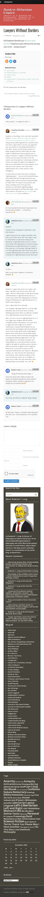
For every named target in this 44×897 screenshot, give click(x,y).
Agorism (11, 635)
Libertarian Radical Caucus (18, 727)
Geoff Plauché (13, 683)
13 (31, 854)
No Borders (22, 87)
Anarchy (9, 781)
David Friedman (14, 672)
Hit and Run (12, 690)
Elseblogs (31, 792)
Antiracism (10, 783)
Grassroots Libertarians (17, 686)
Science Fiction (14, 821)
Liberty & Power (14, 730)
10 (16, 854)
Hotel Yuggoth (13, 693)
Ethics (7, 794)
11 (21, 854)
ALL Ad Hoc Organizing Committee (21, 642)
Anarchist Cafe (13, 646)
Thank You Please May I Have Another (21, 825)
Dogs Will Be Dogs (34, 96)
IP (29, 193)
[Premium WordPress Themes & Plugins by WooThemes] (29, 892)
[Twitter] (11, 61)
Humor (26, 797)
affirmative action (11, 193)
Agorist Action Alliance (16, 637)
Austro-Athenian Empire (18, 11)
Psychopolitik (13, 751)
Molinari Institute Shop (17, 737)
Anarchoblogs (13, 649)
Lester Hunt (12, 716)
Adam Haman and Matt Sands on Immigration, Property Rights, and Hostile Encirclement (22, 607)
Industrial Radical (14, 697)
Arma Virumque (23, 784)
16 (11, 857)
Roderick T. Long (14, 571)
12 (26, 854)
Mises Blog (12, 732)
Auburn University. (24, 539)
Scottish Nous (13, 755)
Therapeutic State (27, 827)
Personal (33, 813)
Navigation (8, 2)
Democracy (19, 792)
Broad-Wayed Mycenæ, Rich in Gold (20, 613)
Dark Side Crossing (30, 571)
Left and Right (13, 808)
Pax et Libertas (14, 746)
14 (36, 854)
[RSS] (7, 61)
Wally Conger (13, 765)
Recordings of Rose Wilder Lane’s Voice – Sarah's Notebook (22, 575)
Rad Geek (11, 753)
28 (36, 860)
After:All (11, 632)
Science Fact (34, 819)
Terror (7, 824)
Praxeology (19, 816)
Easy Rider (22, 609)
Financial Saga (28, 795)
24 (16, 860)
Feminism (17, 794)
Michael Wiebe (16, 115)
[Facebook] (15, 61)
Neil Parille (12, 741)
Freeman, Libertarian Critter (19, 679)
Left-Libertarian (11, 87)
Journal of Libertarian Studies (19, 707)
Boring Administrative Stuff (21, 785)
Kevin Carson (13, 711)
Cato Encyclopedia (22, 789)
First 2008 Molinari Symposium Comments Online (22, 596)
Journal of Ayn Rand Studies (18, 704)
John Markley (13, 702)
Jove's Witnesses (27, 800)
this (29, 122)
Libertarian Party (14, 725)
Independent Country (16, 695)
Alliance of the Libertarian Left (20, 644)
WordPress (14, 892)
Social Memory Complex (17, 760)
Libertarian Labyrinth (16, 723)
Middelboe (33, 808)
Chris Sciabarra (13, 665)
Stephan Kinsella (17, 283)
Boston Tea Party (14, 656)
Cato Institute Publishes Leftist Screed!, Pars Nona (19, 94)
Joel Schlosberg (17, 202)
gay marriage (28, 191)
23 (11, 860)
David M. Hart (13, 674)
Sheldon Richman (14, 758)
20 (31, 857)
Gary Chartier (13, 681)
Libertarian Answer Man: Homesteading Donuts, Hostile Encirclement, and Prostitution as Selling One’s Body (22, 564)
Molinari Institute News (17, 734)
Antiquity (29, 781)
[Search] (36, 494)
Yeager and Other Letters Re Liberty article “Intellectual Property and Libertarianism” (21, 619)
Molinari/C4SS (12, 810)
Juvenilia (7, 803)
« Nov (6, 867)
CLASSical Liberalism (15, 667)
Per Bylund (12, 748)
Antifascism (19, 782)
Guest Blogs (17, 798)
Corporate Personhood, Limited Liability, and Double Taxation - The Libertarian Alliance (19, 593)
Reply (34, 115)
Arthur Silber (13, 651)
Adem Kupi (12, 630)
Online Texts (11, 813)
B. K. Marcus (12, 653)
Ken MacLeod (13, 709)
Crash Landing (13, 670)
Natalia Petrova (14, 739)
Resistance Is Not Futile (16, 818)
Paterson (23, 814)
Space (27, 822)
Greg (10, 600)
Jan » (11, 867)
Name (27, 450)
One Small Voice (14, 744)
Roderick (8, 35)
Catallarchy (12, 660)
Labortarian (19, 802)
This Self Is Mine (26, 620)
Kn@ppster (12, 714)
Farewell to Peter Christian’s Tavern (21, 601)
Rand (29, 816)
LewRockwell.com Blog (16, 721)
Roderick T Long (14, 581)
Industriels (9, 800)
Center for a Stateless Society (19, 663)
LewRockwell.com (14, 718)
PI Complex (8, 816)
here (10, 548)
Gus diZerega (13, 688)
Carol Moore (12, 658)
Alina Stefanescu (14, 639)
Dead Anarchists (14, 676)
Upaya (10, 762)
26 (26, 860)
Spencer (33, 822)
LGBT (25, 808)
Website (25, 465)
